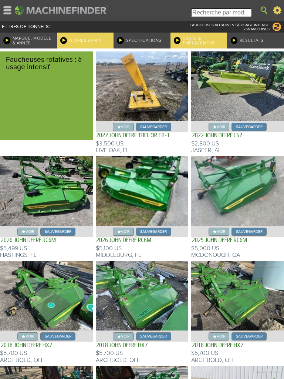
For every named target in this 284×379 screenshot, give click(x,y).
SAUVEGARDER (153, 126)
